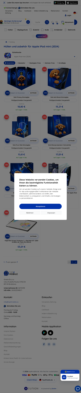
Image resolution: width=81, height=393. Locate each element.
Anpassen (51, 213)
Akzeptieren (40, 206)
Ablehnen (29, 213)
